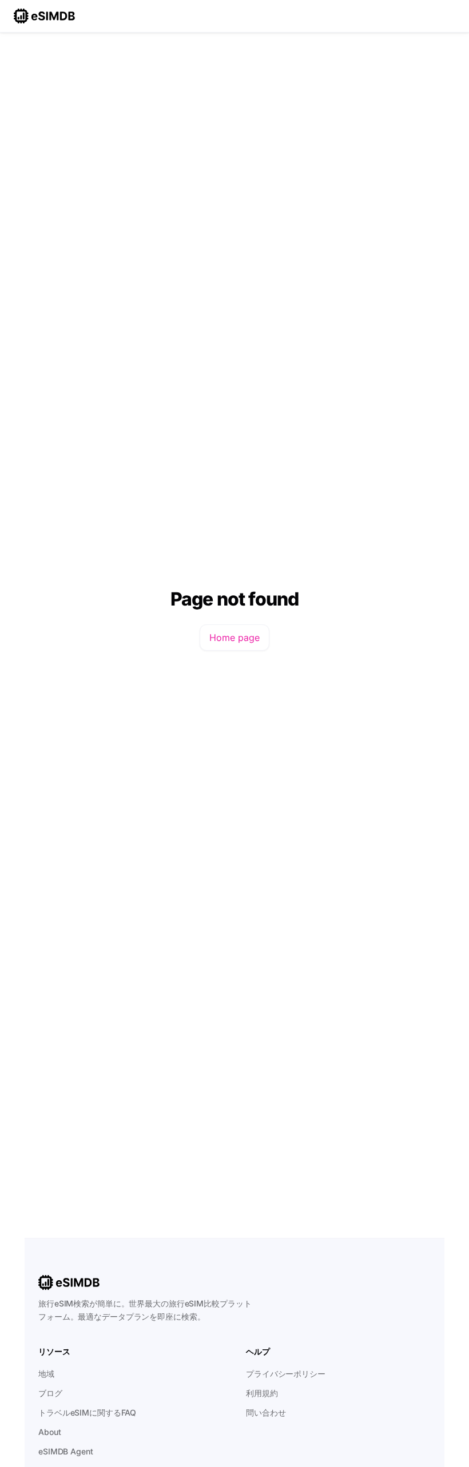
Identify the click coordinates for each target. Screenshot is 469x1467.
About (49, 1432)
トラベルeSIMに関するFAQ (87, 1412)
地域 (46, 1373)
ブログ (50, 1393)
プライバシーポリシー (285, 1373)
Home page (234, 637)
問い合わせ (265, 1412)
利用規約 (262, 1393)
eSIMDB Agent (65, 1451)
